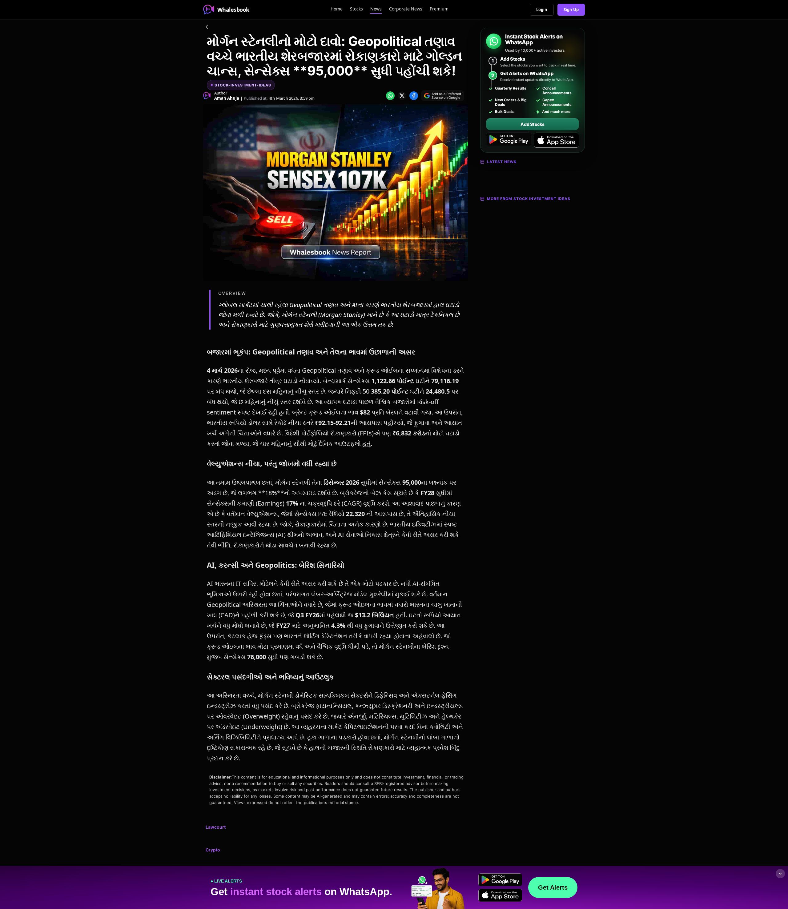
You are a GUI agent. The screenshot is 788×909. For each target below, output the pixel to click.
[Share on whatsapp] (390, 95)
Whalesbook (233, 9)
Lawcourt (216, 827)
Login (541, 9)
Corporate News (405, 9)
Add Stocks (532, 124)
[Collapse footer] (780, 873)
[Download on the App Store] (556, 140)
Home (337, 9)
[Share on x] (402, 95)
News (376, 9)
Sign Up (571, 9)
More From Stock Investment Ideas (528, 198)
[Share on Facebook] (413, 95)
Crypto (213, 849)
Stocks (356, 9)
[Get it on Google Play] (508, 140)
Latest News (502, 161)
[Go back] (207, 27)
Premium (439, 9)
